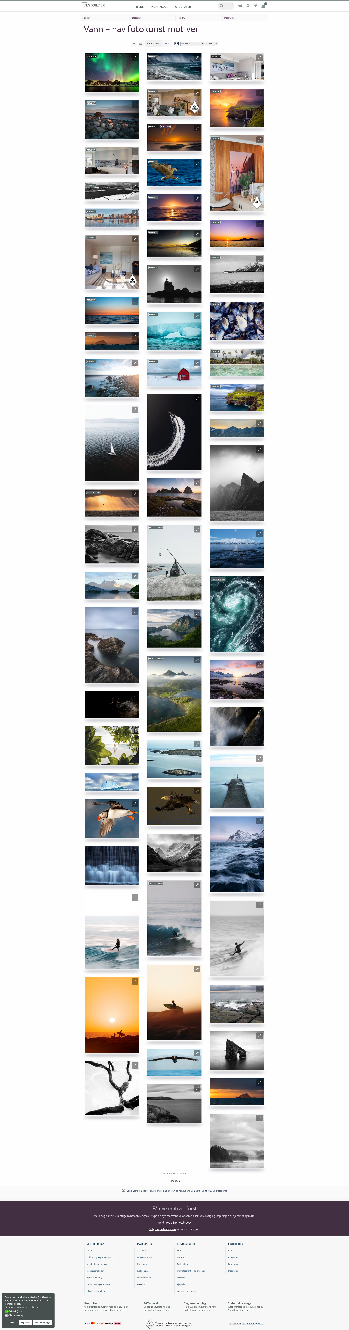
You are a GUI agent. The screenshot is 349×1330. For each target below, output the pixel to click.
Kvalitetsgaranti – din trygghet (190, 1270)
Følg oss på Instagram (162, 1229)
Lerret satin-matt (145, 1257)
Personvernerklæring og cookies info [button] (22, 1307)
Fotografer (182, 7)
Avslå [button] (11, 1322)
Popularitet (153, 43)
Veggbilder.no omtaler (97, 1264)
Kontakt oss (182, 1250)
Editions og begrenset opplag (100, 1257)
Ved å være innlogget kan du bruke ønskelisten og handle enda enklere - (177, 1190)
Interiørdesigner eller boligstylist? (246, 1323)
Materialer (144, 1244)
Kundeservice (186, 1244)
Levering (181, 1277)
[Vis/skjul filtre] (134, 44)
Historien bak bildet (96, 1291)
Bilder (140, 7)
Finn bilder (235, 1244)
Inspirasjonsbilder (95, 1270)
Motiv (167, 43)
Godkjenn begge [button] (42, 1322)
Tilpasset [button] (25, 1322)
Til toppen (174, 1180)
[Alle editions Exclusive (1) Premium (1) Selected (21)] (211, 44)
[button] (135, 57)
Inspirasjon (159, 7)
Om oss (90, 1250)
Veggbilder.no (96, 1244)
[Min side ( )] (248, 6)
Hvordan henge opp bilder (99, 1284)
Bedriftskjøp (182, 1264)
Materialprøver (144, 1277)
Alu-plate (141, 1250)
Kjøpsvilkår (182, 1284)
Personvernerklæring (187, 1291)
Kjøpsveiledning (94, 1277)
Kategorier (136, 17)
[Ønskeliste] (256, 6)
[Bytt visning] (177, 44)
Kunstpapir (142, 1264)
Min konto (181, 1257)
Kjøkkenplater (143, 1270)
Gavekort (141, 1284)
